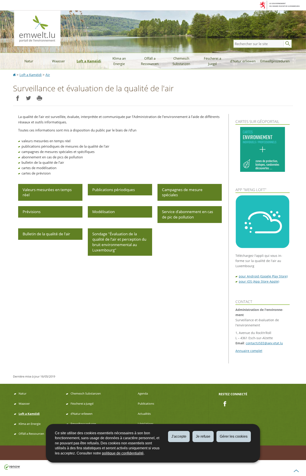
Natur (28, 61)
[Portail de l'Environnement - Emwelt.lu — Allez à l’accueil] (37, 28)
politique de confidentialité (123, 453)
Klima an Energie (119, 61)
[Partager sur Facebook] (17, 98)
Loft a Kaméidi (89, 61)
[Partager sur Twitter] (28, 98)
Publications (146, 404)
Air (47, 74)
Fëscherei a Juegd (212, 61)
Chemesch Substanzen (181, 61)
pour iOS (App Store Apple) (259, 281)
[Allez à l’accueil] (15, 74)
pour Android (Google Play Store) (263, 276)
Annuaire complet (248, 351)
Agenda (143, 393)
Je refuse (203, 436)
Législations (145, 424)
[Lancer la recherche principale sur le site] (287, 44)
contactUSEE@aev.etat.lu (264, 343)
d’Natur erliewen (243, 61)
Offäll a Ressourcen (150, 61)
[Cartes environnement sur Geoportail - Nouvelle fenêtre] (262, 149)
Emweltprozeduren (275, 61)
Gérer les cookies (234, 436)
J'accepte (178, 436)
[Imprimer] (39, 98)
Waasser (58, 61)
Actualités (144, 414)
